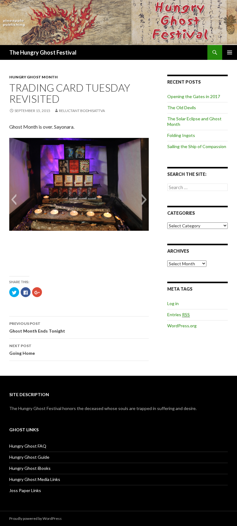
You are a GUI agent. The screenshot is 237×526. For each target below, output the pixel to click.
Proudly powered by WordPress (35, 518)
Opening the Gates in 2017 (193, 96)
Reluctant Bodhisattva (82, 110)
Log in (173, 303)
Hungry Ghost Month (33, 77)
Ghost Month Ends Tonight (37, 327)
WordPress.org (182, 325)
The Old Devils (181, 107)
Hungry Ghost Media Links (34, 479)
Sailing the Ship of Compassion (196, 146)
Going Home (22, 349)
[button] (14, 199)
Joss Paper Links (25, 490)
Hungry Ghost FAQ (27, 446)
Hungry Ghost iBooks (30, 468)
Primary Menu (229, 52)
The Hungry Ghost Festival (43, 52)
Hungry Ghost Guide (29, 457)
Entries (178, 314)
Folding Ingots (181, 135)
